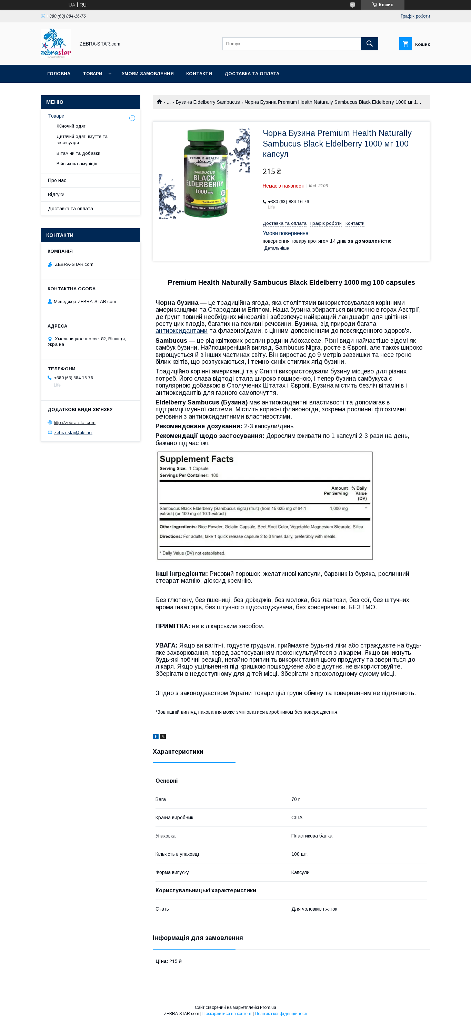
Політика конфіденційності (281, 1013)
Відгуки (56, 194)
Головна (58, 73)
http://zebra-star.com (75, 422)
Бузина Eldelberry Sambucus (208, 102)
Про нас (57, 180)
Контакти (199, 73)
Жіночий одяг (71, 126)
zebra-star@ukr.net (73, 432)
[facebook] (156, 737)
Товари (92, 73)
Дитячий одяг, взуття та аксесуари (82, 139)
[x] (163, 737)
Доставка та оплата (251, 73)
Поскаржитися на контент (227, 1013)
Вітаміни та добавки (78, 153)
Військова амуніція (77, 163)
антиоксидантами (182, 330)
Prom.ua (268, 1007)
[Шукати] (369, 43)
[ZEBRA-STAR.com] (56, 56)
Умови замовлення (148, 73)
